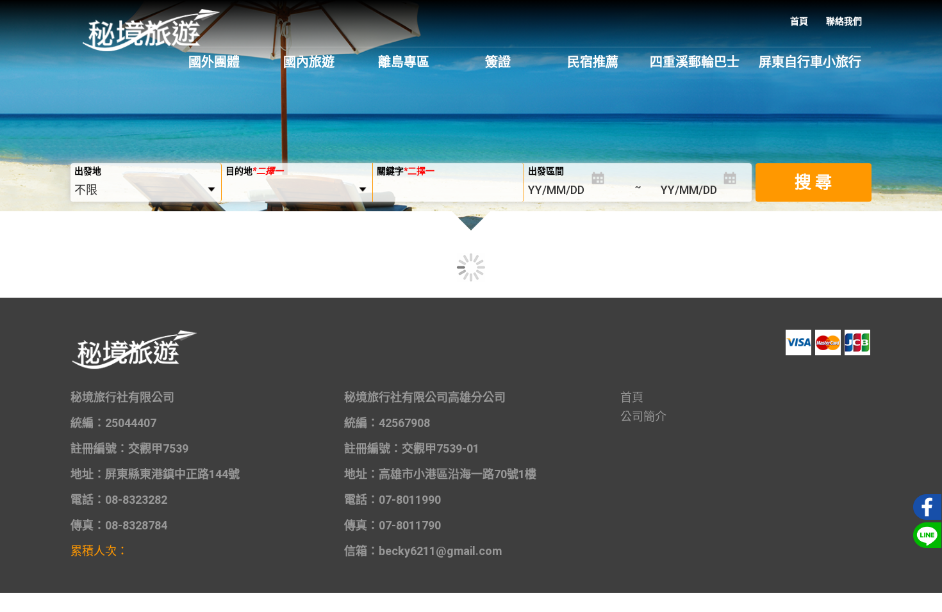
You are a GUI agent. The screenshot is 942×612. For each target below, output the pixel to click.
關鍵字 (405, 171)
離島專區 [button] (403, 62)
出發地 (87, 171)
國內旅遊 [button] (309, 62)
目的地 (254, 171)
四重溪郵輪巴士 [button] (695, 62)
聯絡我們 (844, 21)
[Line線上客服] (925, 533)
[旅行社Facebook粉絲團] (925, 505)
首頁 (799, 21)
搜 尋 (813, 182)
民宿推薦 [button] (592, 62)
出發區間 (546, 171)
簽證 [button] (498, 62)
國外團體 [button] (214, 62)
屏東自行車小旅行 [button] (810, 62)
